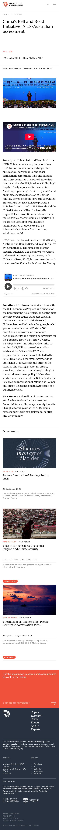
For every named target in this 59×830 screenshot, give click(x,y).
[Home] (4, 4)
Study (34, 719)
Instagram (38, 771)
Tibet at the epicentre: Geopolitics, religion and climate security (24, 547)
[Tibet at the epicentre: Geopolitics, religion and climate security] (29, 524)
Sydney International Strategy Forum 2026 (26, 477)
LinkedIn (37, 769)
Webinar (18, 14)
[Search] (48, 4)
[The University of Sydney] (31, 800)
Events (6, 14)
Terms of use (9, 816)
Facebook (38, 764)
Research (36, 715)
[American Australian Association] (11, 800)
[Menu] (54, 4)
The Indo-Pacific (10, 618)
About (35, 726)
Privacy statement (11, 814)
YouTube (37, 773)
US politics (8, 471)
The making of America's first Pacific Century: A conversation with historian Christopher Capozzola (25, 623)
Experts (35, 729)
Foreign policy (9, 542)
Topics (35, 712)
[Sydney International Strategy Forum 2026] (29, 453)
